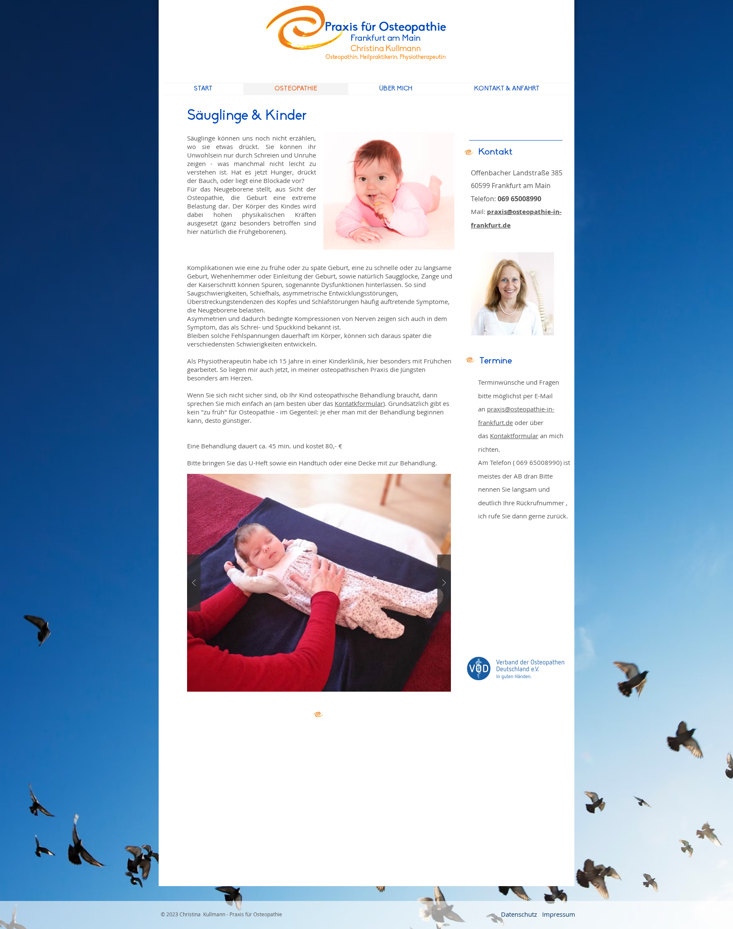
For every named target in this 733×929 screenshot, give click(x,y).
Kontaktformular (514, 435)
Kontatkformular (359, 403)
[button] (319, 583)
